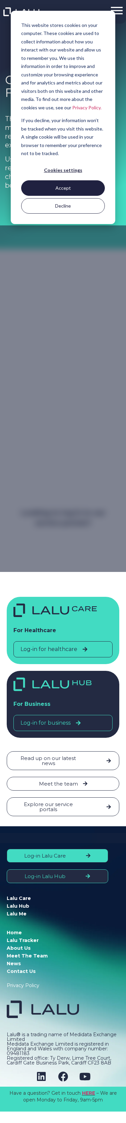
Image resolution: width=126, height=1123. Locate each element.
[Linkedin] (41, 1076)
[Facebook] (63, 1076)
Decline (63, 206)
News (14, 964)
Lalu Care (19, 898)
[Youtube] (85, 1076)
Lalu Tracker (23, 940)
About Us (19, 948)
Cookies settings (63, 170)
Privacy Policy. (86, 107)
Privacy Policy (23, 985)
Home (14, 933)
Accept (63, 188)
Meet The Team (27, 956)
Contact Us (21, 971)
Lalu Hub (18, 906)
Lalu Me (17, 914)
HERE (88, 1093)
